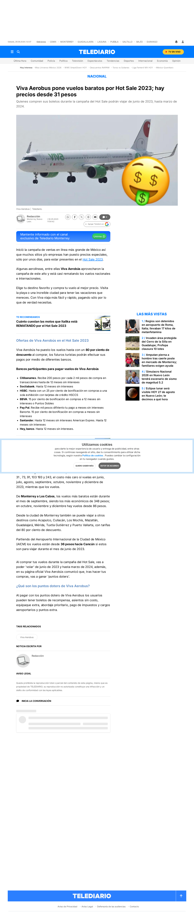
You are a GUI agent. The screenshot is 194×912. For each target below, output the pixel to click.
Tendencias (113, 60)
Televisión (77, 60)
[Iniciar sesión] (183, 41)
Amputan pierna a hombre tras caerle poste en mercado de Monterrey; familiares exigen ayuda (159, 360)
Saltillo (127, 41)
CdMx (53, 41)
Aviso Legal (87, 906)
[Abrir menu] (12, 52)
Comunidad (37, 60)
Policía (51, 60)
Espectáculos (95, 60)
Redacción (33, 216)
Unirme (98, 236)
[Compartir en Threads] (88, 217)
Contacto (134, 906)
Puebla (114, 41)
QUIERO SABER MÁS (84, 466)
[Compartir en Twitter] (81, 217)
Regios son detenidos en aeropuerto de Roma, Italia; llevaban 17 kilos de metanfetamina (158, 327)
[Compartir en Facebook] (74, 217)
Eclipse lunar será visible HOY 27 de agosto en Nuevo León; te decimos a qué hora (158, 394)
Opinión (176, 60)
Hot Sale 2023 (93, 259)
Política (63, 60)
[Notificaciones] (176, 41)
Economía (162, 60)
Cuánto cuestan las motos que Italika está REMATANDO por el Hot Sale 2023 (46, 324)
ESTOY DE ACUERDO (109, 466)
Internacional (145, 60)
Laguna (101, 41)
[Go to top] (181, 895)
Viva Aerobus (26, 637)
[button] (97, 224)
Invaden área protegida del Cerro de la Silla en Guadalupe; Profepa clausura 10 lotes (159, 343)
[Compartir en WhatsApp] (67, 217)
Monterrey (67, 41)
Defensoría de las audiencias (111, 906)
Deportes (129, 60)
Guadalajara (86, 41)
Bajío (139, 41)
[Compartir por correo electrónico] (95, 217)
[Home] (97, 52)
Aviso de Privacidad (67, 906)
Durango (152, 41)
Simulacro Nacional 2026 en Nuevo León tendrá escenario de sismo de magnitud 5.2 (159, 377)
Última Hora (20, 60)
